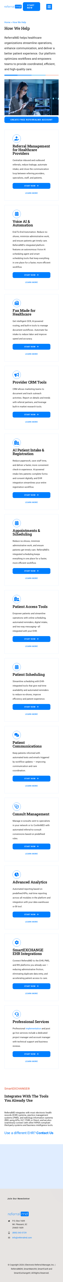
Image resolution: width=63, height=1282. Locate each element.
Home (7, 22)
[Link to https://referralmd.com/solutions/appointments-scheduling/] (17, 523)
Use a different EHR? (28, 1133)
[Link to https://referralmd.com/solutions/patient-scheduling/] (17, 667)
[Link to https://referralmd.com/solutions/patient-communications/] (17, 735)
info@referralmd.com (22, 1237)
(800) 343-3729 (19, 1232)
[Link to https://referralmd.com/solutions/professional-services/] (17, 1014)
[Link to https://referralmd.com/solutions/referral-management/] (17, 138)
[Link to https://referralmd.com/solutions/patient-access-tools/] (17, 599)
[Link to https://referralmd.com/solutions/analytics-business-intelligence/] (17, 874)
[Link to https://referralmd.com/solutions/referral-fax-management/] (17, 303)
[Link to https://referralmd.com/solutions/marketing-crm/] (17, 375)
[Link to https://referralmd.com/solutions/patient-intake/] (17, 443)
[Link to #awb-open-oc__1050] (49, 7)
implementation (33, 1028)
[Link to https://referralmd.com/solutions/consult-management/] (17, 807)
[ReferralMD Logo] (13, 5)
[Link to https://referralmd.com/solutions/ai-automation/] (17, 214)
